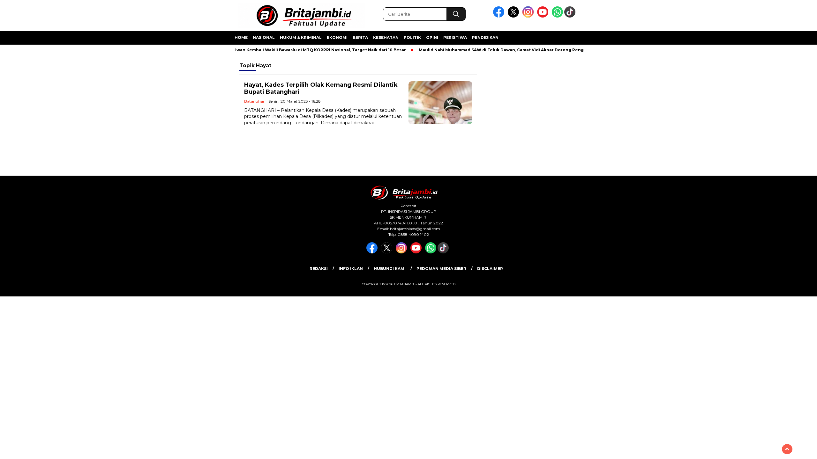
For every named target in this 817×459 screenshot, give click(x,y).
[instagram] (529, 16)
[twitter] (514, 16)
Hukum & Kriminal (301, 37)
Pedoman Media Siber (441, 268)
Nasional (264, 37)
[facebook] (499, 16)
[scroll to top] (787, 449)
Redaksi (319, 268)
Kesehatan (386, 37)
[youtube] (544, 16)
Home (241, 37)
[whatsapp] (557, 16)
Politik (412, 37)
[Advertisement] (623, 157)
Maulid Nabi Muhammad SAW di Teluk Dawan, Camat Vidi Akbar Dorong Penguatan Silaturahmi (513, 49)
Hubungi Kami (390, 268)
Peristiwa (455, 37)
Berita (360, 37)
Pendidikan (485, 37)
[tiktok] (571, 16)
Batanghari (255, 101)
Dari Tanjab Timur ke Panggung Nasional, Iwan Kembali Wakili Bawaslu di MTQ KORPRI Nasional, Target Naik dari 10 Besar (267, 49)
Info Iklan (351, 268)
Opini (432, 37)
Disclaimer (490, 268)
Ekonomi (337, 37)
